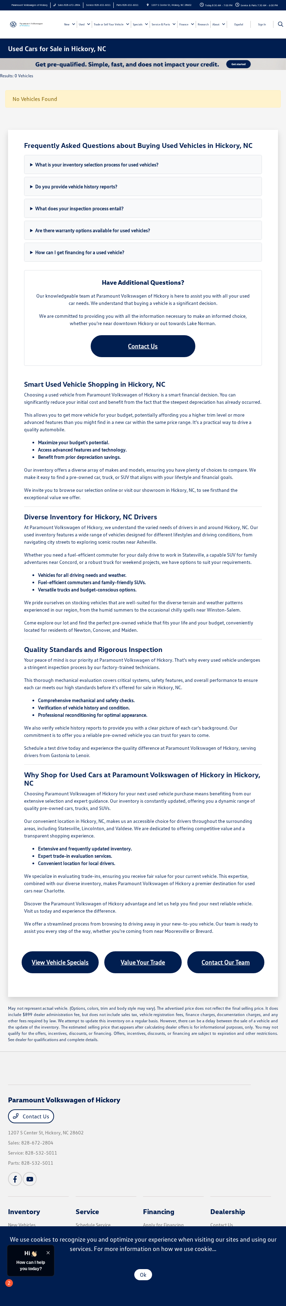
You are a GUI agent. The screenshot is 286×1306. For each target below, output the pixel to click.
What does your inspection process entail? (79, 208)
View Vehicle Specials (60, 962)
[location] (148, 5)
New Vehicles (22, 1225)
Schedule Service (93, 1225)
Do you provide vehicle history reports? (76, 186)
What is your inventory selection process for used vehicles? (96, 164)
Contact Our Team (226, 962)
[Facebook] (15, 1179)
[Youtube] (30, 1179)
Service (87, 1211)
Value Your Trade (143, 962)
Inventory (24, 1211)
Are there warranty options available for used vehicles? (92, 230)
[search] (280, 24)
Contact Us (143, 346)
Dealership (227, 1211)
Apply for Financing (163, 1225)
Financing (158, 1211)
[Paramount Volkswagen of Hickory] (27, 24)
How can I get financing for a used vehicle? (79, 252)
